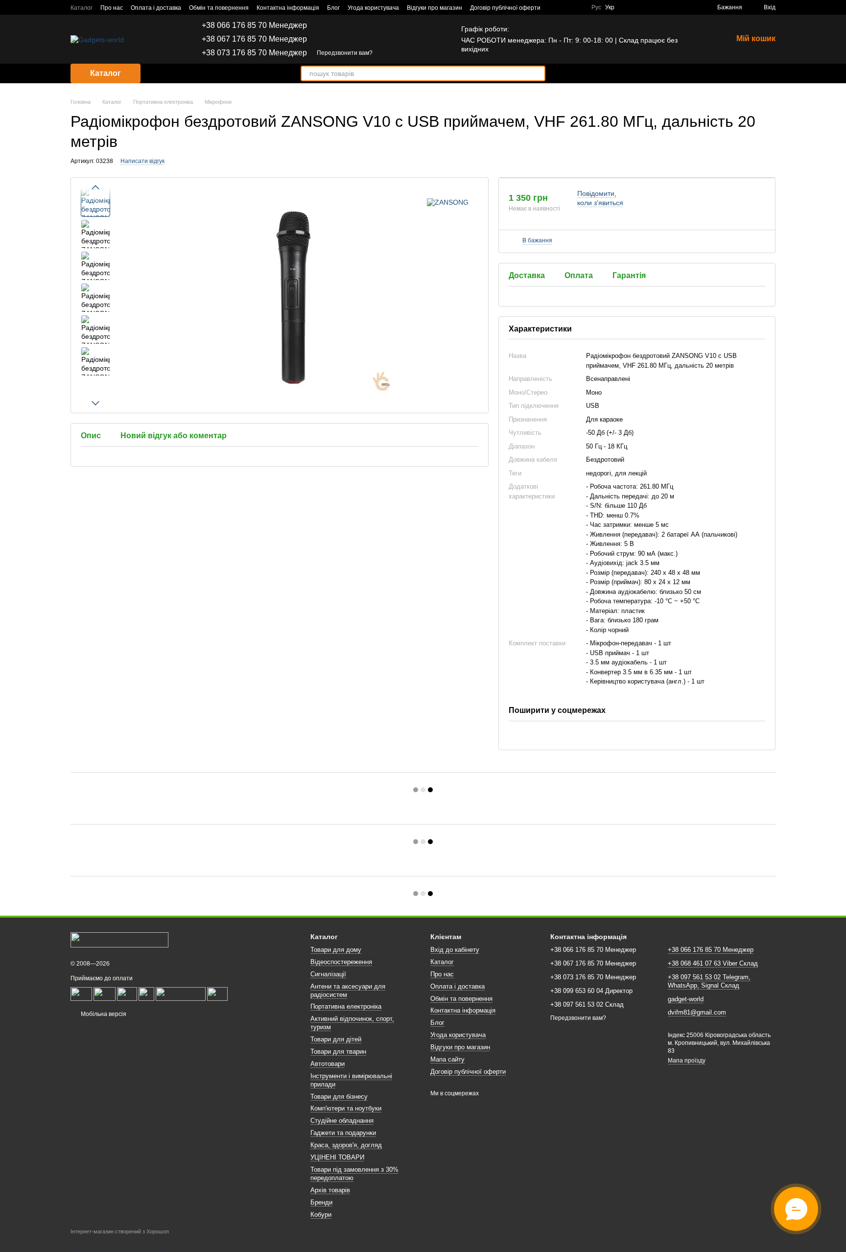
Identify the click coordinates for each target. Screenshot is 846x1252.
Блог (333, 7)
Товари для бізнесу (339, 1096)
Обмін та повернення (219, 7)
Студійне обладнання (342, 1120)
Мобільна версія (102, 1014)
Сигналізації (328, 974)
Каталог (81, 7)
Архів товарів (330, 1190)
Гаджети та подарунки (343, 1132)
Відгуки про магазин (434, 7)
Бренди (321, 1202)
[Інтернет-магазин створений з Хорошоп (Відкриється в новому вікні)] (119, 1240)
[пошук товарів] (537, 73)
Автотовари (327, 1063)
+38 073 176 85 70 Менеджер (254, 53)
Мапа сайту (447, 1059)
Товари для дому (335, 949)
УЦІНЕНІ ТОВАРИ (337, 1157)
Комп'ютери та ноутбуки (345, 1108)
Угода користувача (373, 7)
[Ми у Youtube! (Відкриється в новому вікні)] (566, 7)
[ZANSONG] (447, 202)
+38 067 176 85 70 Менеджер (254, 39)
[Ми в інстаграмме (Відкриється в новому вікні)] (578, 7)
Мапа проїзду (686, 1060)
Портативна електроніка (345, 1006)
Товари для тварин (338, 1051)
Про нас (111, 7)
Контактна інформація (288, 7)
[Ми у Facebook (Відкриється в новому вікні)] (554, 7)
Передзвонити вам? (345, 52)
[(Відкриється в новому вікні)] (105, 994)
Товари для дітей (335, 1039)
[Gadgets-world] (119, 939)
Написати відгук (142, 161)
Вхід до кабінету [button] (454, 949)
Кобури (320, 1214)
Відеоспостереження (341, 962)
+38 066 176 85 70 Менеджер (254, 25)
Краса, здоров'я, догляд (346, 1145)
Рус (596, 7)
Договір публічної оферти (505, 7)
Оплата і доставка (156, 7)
